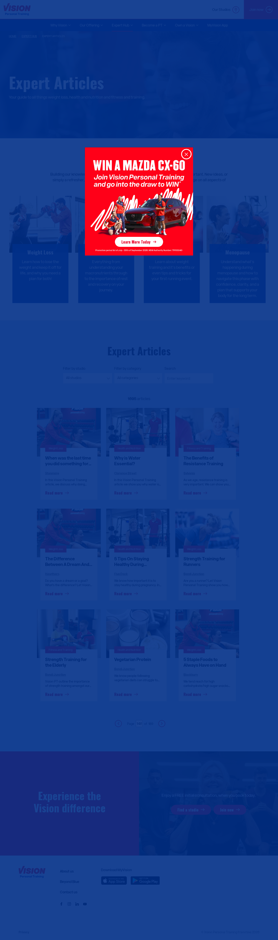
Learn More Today (136, 242)
